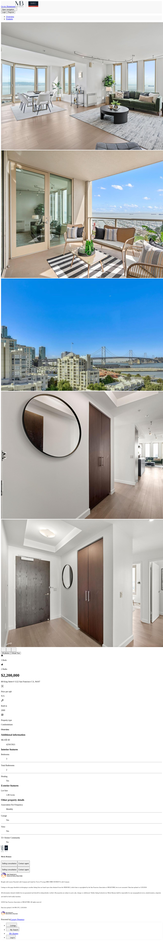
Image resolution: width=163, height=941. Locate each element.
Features (9, 19)
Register (11, 12)
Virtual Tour (15, 653)
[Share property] (13, 650)
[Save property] (8, 650)
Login (4, 12)
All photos (5, 653)
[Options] (3, 650)
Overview (10, 17)
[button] (81, 86)
